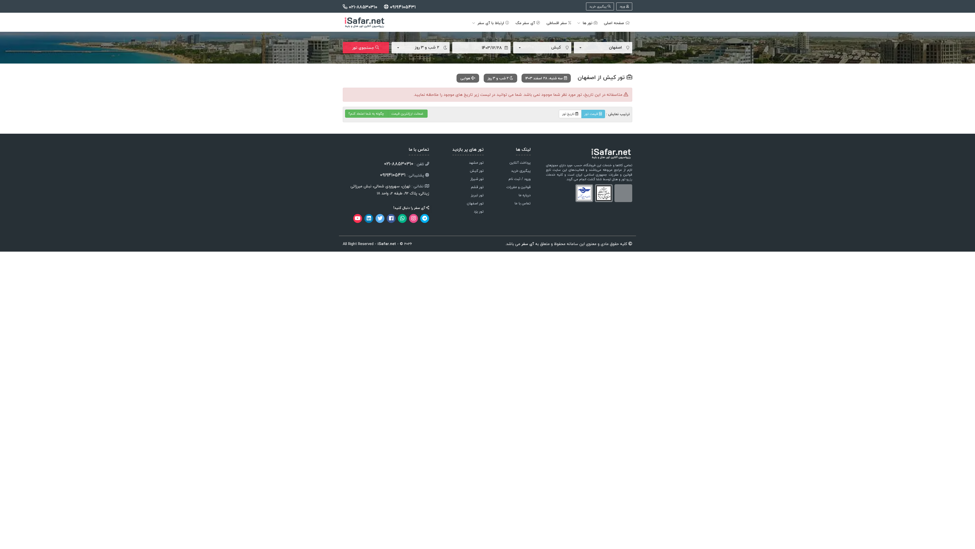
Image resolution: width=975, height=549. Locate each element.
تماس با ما (522, 203)
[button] (598, 47)
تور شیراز (477, 179)
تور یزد (479, 212)
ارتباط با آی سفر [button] (490, 23)
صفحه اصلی (614, 23)
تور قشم (477, 187)
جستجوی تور (363, 47)
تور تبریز (477, 195)
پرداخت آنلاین (520, 163)
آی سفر (527, 243)
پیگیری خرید (598, 6)
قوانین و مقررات (518, 187)
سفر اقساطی (557, 23)
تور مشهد (476, 163)
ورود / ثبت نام (520, 179)
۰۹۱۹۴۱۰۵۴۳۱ (402, 7)
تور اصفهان (475, 203)
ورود (623, 6)
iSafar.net (387, 243)
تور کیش (477, 171)
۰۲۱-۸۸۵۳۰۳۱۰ (363, 7)
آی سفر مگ (525, 23)
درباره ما (524, 195)
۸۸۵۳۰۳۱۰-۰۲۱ (398, 164)
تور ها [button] (587, 23)
